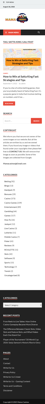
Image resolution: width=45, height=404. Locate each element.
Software (8, 258)
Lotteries (8, 232)
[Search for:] (22, 121)
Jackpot (7, 224)
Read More (8, 102)
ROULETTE (9, 249)
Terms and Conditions (12, 386)
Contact (6, 363)
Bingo (6, 185)
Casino (7, 198)
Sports (7, 262)
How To (7, 220)
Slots (6, 254)
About (6, 359)
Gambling (8, 211)
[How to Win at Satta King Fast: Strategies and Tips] (22, 60)
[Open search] (39, 32)
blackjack (8, 190)
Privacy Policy (9, 372)
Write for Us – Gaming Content (16, 381)
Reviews (8, 245)
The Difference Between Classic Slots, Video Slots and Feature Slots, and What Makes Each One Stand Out (22, 332)
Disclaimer (7, 390)
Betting (7, 181)
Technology (9, 267)
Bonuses (8, 194)
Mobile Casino (10, 237)
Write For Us (8, 368)
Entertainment (10, 207)
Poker (7, 241)
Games (5, 73)
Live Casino (9, 228)
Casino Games (10, 202)
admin (23, 84)
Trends (7, 271)
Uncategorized (10, 275)
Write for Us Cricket (11, 377)
